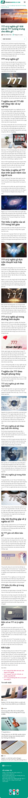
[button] (25, 2)
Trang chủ (3, 5)
